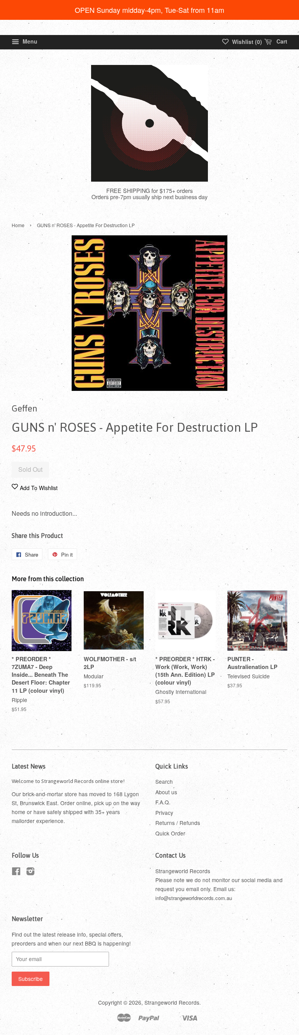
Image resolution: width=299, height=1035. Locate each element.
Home (18, 225)
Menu (29, 41)
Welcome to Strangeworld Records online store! (68, 781)
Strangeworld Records (171, 1002)
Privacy (164, 812)
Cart (281, 41)
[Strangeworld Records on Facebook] (16, 872)
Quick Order (170, 833)
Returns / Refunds (177, 823)
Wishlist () (246, 42)
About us (166, 792)
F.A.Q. (163, 802)
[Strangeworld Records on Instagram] (30, 872)
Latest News (29, 766)
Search (164, 781)
